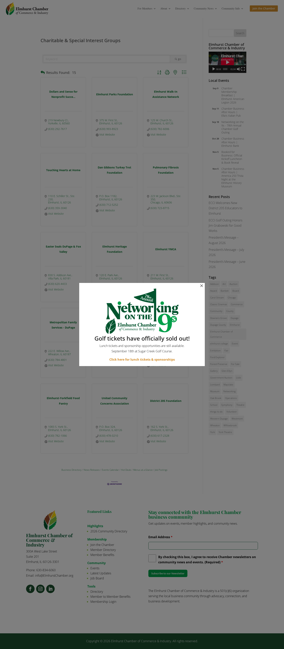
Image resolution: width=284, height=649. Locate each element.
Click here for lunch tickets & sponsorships (142, 359)
